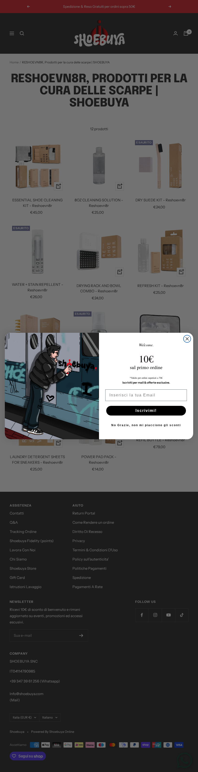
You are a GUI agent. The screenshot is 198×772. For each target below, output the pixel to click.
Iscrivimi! (146, 411)
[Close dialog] (187, 338)
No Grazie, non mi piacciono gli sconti (146, 425)
